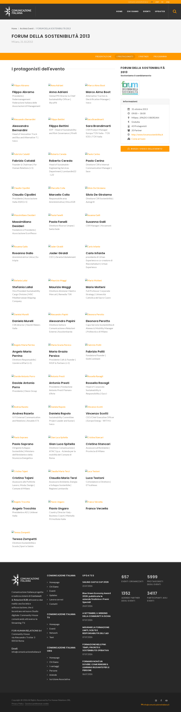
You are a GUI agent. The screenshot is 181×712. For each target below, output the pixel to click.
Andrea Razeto (23, 413)
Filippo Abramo (23, 92)
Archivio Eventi (27, 28)
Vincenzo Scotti (97, 413)
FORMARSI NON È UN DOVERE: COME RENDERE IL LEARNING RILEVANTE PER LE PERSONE (95, 666)
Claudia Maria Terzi (63, 478)
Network (53, 633)
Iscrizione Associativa (59, 679)
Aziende (53, 675)
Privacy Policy (18, 703)
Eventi (52, 591)
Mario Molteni (95, 287)
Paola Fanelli (58, 222)
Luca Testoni (95, 478)
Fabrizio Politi (95, 352)
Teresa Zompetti (24, 539)
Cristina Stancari (98, 444)
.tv (162, 2)
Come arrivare (138, 138)
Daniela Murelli (22, 321)
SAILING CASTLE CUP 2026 (95, 582)
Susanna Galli (96, 222)
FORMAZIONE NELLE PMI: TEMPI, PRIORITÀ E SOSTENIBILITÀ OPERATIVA (95, 647)
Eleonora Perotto (98, 321)
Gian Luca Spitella (62, 444)
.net (157, 2)
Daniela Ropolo (60, 413)
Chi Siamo (54, 586)
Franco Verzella (97, 508)
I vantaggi (54, 666)
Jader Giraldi (58, 253)
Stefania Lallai (22, 287)
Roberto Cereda (60, 161)
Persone (53, 670)
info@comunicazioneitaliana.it (156, 704)
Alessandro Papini (62, 321)
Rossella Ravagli (97, 383)
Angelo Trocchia (24, 508)
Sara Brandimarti (98, 126)
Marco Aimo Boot (98, 92)
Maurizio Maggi (60, 287)
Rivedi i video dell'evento (146, 149)
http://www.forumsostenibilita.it (147, 134)
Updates (53, 595)
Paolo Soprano (22, 444)
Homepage (54, 582)
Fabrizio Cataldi (23, 161)
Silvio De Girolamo (99, 195)
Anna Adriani (58, 92)
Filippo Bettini (59, 126)
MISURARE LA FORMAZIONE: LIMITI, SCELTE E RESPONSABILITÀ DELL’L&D (96, 630)
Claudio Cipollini (24, 195)
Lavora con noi (56, 599)
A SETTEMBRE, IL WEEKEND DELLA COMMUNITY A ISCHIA (96, 615)
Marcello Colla (59, 195)
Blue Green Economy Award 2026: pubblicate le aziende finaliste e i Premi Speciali (96, 598)
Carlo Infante (95, 253)
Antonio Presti (59, 383)
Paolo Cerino (95, 161)
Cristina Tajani (22, 478)
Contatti (53, 604)
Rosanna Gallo (22, 253)
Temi (51, 637)
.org (167, 2)
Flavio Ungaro (59, 508)
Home (14, 28)
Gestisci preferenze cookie (37, 703)
